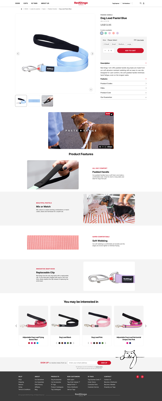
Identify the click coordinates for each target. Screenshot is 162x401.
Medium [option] (121, 44)
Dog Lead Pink (96, 337)
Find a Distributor (72, 387)
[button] (117, 3)
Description (105, 63)
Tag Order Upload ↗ (73, 382)
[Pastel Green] (105, 33)
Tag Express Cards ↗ (94, 379)
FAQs (20, 379)
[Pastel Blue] (101, 33)
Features (103, 79)
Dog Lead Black (65, 337)
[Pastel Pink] (109, 33)
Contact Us (107, 379)
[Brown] (62, 343)
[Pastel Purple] (117, 33)
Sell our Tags (71, 389)
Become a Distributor (110, 382)
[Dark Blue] (65, 343)
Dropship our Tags (109, 387)
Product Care (105, 93)
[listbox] (123, 45)
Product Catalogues (57, 387)
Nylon (44, 9)
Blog (36, 389)
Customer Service (93, 387)
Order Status (92, 382)
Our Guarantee (106, 97)
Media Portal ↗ (72, 384)
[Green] (68, 343)
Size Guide (140, 40)
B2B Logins (70, 379)
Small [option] (114, 44)
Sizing (20, 387)
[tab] (123, 63)
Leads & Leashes (35, 9)
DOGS (26, 9)
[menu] (33, 3)
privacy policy (99, 366)
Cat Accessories (56, 382)
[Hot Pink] (32, 343)
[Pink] (91, 343)
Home (21, 9)
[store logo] (81, 3)
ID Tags (53, 384)
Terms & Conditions (24, 389)
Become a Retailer (109, 384)
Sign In (143, 3)
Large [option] (129, 44)
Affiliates (37, 387)
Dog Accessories (56, 379)
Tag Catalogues (56, 389)
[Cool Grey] (71, 343)
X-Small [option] (106, 44)
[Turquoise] (37, 343)
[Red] (29, 343)
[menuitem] (18, 3)
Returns (20, 384)
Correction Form (93, 384)
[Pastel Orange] (113, 33)
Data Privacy (39, 384)
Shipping (21, 382)
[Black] (59, 343)
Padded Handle (52, 9)
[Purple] (35, 343)
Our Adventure (39, 379)
